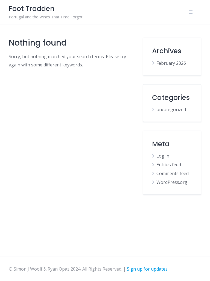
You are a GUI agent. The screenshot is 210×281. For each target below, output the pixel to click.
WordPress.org (171, 182)
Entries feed (168, 165)
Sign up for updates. (147, 269)
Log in (162, 156)
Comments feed (172, 173)
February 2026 (171, 63)
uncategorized (171, 109)
